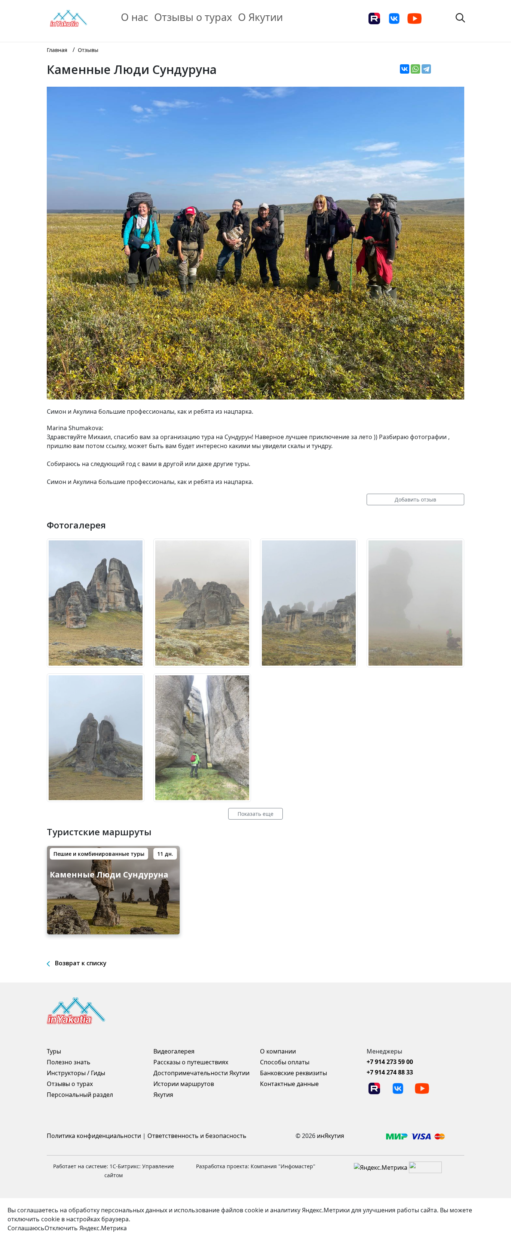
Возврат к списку (81, 963)
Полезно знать (69, 1062)
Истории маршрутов (183, 1084)
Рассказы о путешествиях (190, 1062)
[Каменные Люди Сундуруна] (95, 602)
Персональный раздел (80, 1095)
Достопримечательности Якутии (201, 1073)
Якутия (163, 1095)
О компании (278, 1051)
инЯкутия (330, 1136)
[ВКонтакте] (404, 69)
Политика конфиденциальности (94, 1136)
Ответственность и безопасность (197, 1136)
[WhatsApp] (415, 69)
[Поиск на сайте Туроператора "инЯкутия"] (460, 17)
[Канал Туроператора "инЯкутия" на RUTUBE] (374, 18)
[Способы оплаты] (415, 1136)
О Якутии (260, 17)
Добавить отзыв (415, 499)
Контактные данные (289, 1084)
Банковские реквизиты (293, 1073)
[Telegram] (426, 69)
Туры (54, 1051)
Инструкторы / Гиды (76, 1073)
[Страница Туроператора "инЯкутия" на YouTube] (414, 18)
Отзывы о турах (193, 17)
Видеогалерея (174, 1051)
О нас (134, 17)
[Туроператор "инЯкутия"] (68, 17)
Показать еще (255, 813)
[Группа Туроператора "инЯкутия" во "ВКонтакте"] (394, 18)
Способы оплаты (284, 1062)
